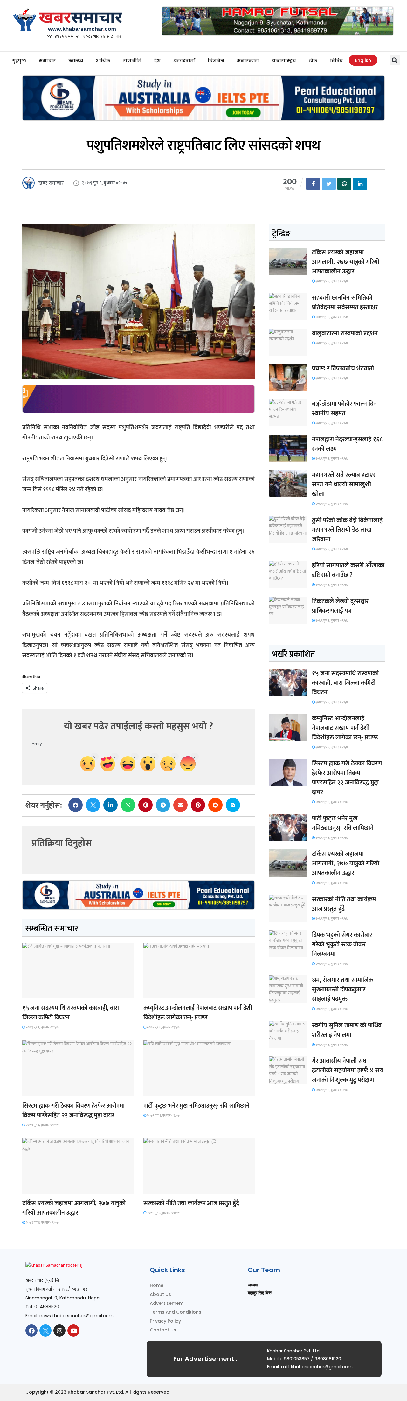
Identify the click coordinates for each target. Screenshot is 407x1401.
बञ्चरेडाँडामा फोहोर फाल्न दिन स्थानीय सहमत (344, 408)
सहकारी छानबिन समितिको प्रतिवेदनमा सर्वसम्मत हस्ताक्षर (345, 302)
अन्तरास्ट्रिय (284, 60)
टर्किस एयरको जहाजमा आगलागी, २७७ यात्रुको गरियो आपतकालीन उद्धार (73, 1208)
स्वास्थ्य (75, 60)
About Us (160, 1294)
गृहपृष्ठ (19, 60)
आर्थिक (103, 60)
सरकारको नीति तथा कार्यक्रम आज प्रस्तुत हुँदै (191, 1203)
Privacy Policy (165, 1321)
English (363, 60)
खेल (313, 60)
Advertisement (167, 1303)
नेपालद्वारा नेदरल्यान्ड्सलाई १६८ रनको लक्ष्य (347, 444)
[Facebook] (31, 1330)
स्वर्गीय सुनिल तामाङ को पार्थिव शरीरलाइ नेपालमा (347, 1030)
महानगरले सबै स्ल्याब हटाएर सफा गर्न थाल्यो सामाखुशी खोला (344, 484)
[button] (395, 60)
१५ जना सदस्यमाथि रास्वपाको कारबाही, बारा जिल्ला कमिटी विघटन (70, 1013)
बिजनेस (216, 60)
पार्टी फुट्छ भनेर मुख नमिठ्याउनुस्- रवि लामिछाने (196, 1105)
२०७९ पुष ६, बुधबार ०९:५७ (42, 1027)
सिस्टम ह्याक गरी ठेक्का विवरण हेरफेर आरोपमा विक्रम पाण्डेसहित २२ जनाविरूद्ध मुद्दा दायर (73, 1110)
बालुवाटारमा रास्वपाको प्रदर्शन (345, 333)
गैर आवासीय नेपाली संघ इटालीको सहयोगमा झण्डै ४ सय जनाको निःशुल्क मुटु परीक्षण (347, 1070)
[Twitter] (45, 1330)
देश (157, 60)
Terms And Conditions (175, 1312)
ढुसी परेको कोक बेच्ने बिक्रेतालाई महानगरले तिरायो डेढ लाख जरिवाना (347, 530)
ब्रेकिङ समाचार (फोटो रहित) (167, 992)
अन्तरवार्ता (184, 60)
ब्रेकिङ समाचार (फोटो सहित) (47, 1188)
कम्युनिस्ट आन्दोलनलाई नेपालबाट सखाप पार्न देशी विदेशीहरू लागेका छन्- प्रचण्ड (197, 1013)
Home (156, 1285)
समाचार (47, 60)
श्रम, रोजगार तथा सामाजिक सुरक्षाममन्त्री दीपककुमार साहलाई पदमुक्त (342, 989)
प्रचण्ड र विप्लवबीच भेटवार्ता (343, 368)
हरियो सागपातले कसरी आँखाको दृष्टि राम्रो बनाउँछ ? (348, 570)
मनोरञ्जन (248, 60)
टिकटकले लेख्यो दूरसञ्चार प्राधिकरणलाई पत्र (340, 606)
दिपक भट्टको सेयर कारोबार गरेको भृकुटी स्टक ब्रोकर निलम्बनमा (342, 944)
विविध (336, 60)
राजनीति (132, 60)
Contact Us (163, 1330)
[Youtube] (73, 1330)
